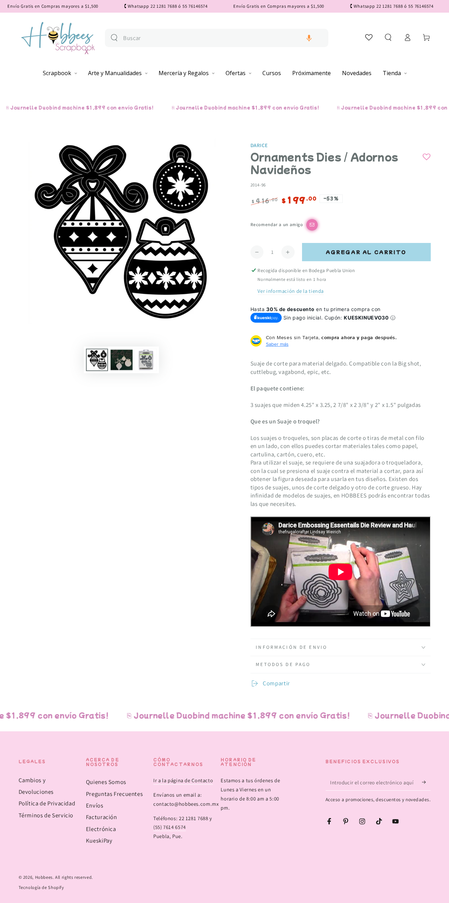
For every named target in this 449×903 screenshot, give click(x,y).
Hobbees (44, 877)
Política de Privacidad (47, 803)
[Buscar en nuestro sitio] (114, 37)
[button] (309, 38)
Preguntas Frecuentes (114, 794)
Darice (259, 145)
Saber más (277, 344)
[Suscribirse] (426, 782)
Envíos (94, 805)
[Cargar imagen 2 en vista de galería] (121, 360)
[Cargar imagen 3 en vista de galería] (146, 360)
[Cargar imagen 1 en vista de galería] (97, 360)
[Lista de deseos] (369, 37)
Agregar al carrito (366, 252)
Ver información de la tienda (290, 291)
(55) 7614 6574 (169, 827)
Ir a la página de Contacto (183, 780)
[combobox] (223, 38)
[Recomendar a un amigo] (312, 225)
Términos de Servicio (46, 815)
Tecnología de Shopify (41, 887)
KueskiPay (99, 840)
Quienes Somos (106, 782)
